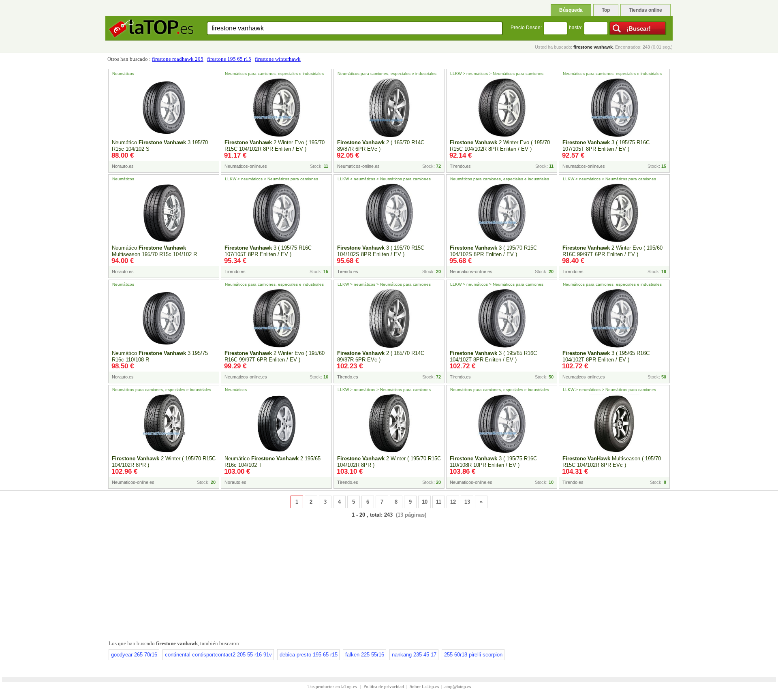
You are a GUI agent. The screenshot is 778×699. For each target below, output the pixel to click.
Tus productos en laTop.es (333, 686)
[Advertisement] (389, 577)
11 (438, 502)
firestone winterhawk (278, 59)
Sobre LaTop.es (424, 686)
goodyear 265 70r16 (134, 655)
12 (453, 502)
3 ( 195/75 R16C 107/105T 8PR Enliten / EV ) (606, 145)
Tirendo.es (460, 166)
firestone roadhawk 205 (177, 59)
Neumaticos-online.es (245, 166)
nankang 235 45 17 (414, 655)
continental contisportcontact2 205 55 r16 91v (218, 655)
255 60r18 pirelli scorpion (473, 655)
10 (424, 502)
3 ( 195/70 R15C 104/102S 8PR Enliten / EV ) (380, 251)
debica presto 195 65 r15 (309, 655)
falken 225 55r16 (364, 655)
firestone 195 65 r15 (229, 59)
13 (467, 502)
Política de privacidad (383, 686)
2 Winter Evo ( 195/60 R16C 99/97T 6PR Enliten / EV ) (612, 251)
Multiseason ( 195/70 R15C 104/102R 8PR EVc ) (611, 461)
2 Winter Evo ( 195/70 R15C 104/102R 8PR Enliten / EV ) (274, 145)
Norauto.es (123, 166)
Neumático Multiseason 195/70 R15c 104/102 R (154, 251)
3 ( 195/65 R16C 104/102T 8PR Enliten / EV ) (493, 356)
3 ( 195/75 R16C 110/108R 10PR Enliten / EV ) (493, 461)
